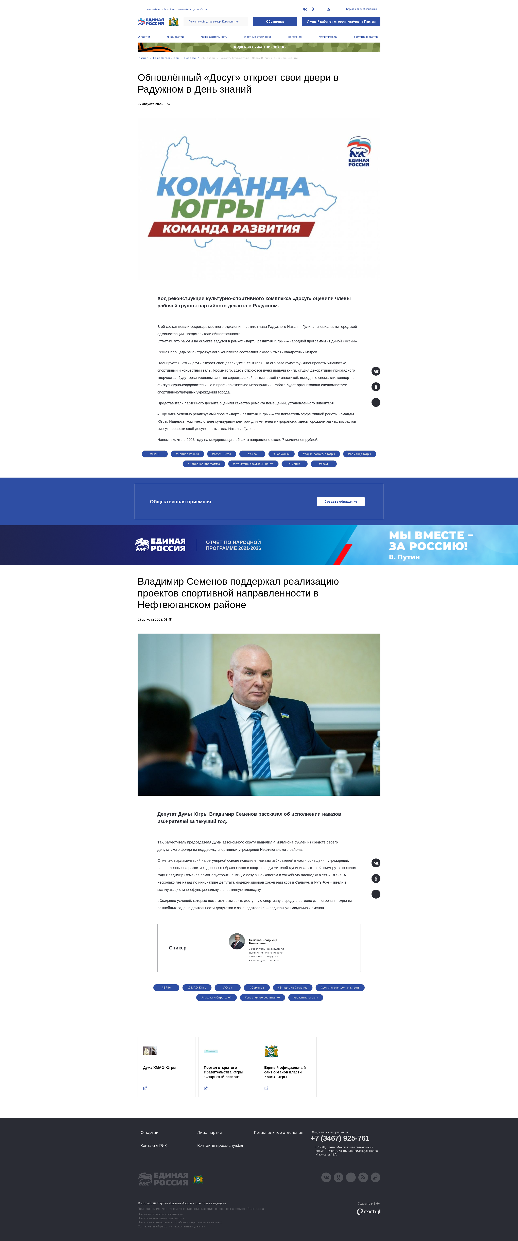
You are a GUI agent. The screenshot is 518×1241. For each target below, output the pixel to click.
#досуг (323, 463)
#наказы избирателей (216, 997)
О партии (144, 36)
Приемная (295, 36)
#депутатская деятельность (340, 987)
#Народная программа (204, 463)
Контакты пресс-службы (220, 1145)
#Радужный (282, 453)
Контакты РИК (154, 1145)
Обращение (275, 22)
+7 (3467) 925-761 (340, 1138)
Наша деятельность (214, 36)
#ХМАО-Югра (221, 453)
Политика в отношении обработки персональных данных (180, 1222)
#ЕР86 (154, 453)
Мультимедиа (328, 36)
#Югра (252, 453)
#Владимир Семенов (292, 987)
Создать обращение (341, 501)
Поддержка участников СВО (259, 47)
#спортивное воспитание (262, 997)
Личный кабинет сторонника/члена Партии (341, 22)
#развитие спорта (305, 997)
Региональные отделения (278, 1132)
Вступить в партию (366, 36)
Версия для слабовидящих (361, 9)
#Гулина (294, 463)
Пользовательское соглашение (160, 1214)
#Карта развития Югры (319, 453)
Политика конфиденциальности (161, 1218)
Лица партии (175, 36)
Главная (143, 57)
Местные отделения (257, 36)
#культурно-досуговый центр (253, 463)
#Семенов (257, 987)
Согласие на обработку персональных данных (171, 1226)
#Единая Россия (187, 453)
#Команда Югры (359, 453)
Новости (190, 57)
